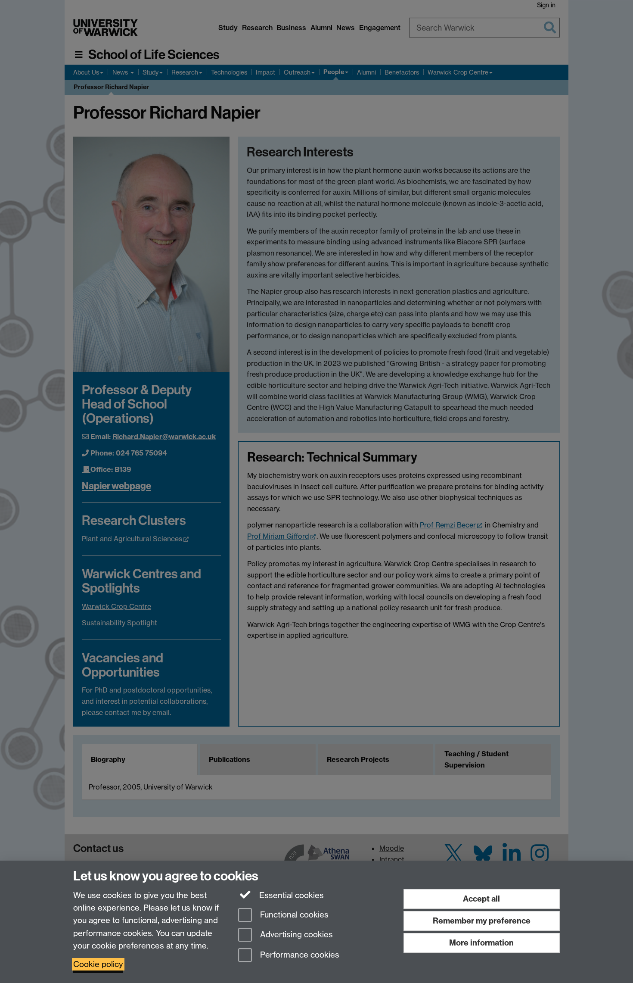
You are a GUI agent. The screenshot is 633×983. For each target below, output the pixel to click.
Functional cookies (293, 915)
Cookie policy (98, 964)
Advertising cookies (295, 935)
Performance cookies (298, 955)
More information (481, 943)
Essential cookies (290, 895)
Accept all (481, 899)
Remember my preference (482, 921)
